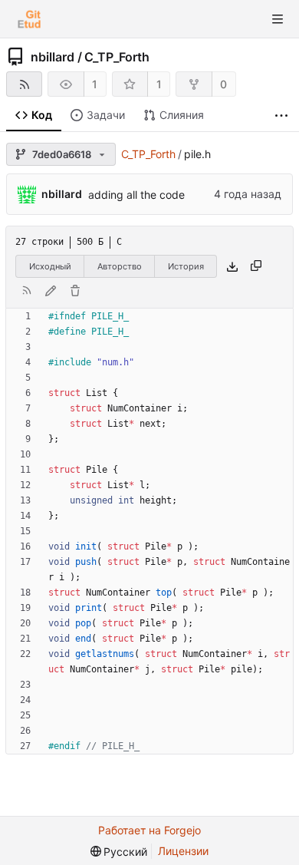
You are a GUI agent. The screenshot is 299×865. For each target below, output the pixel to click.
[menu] (119, 851)
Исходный (50, 266)
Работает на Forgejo (149, 830)
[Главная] (29, 19)
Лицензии (183, 850)
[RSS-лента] (24, 84)
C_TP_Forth (117, 56)
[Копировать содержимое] (256, 266)
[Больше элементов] (281, 115)
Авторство (119, 266)
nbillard (52, 56)
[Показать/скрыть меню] (277, 19)
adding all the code (136, 194)
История (186, 266)
